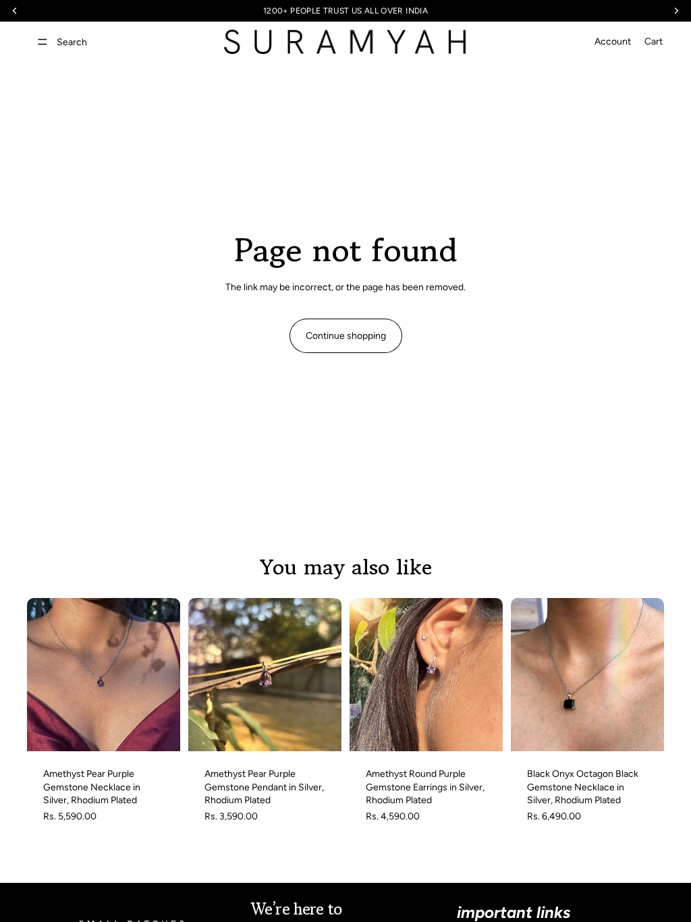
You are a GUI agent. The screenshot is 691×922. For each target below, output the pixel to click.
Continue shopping (346, 336)
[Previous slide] (42, 675)
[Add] (159, 730)
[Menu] (42, 41)
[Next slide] (165, 675)
